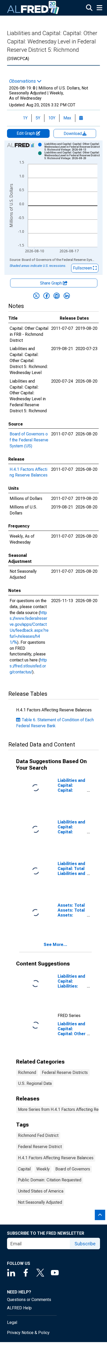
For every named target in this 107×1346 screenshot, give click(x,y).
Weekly (43, 1169)
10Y (51, 117)
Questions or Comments (29, 1299)
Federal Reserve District (40, 1146)
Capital (24, 1169)
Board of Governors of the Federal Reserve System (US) (29, 440)
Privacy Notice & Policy (28, 1332)
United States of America (40, 1191)
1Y (25, 117)
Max (67, 117)
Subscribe (85, 1243)
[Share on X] (36, 296)
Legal (12, 1322)
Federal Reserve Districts (65, 1072)
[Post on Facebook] (46, 296)
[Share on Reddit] (57, 296)
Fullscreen (83, 268)
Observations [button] (23, 81)
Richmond (27, 1072)
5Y (38, 117)
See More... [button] (55, 944)
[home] (33, 8)
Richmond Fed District (38, 1135)
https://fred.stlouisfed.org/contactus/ (28, 666)
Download (73, 133)
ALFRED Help (19, 1307)
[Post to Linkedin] (67, 296)
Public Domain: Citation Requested (49, 1179)
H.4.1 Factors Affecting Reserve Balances (55, 1157)
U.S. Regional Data (35, 1083)
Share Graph (51, 283)
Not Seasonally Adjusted (40, 1202)
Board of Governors (72, 1169)
